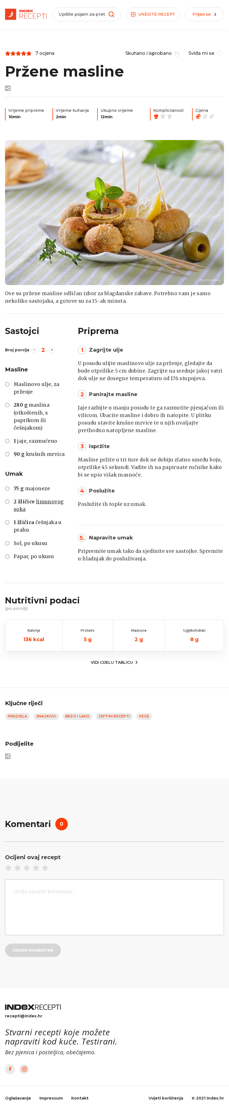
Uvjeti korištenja (166, 1098)
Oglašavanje (18, 1098)
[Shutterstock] (114, 212)
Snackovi (46, 716)
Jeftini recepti (114, 716)
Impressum (51, 1098)
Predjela (17, 716)
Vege (144, 716)
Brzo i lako (77, 716)
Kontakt (80, 1098)
